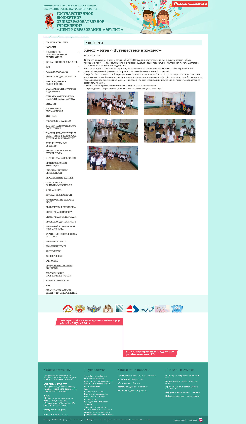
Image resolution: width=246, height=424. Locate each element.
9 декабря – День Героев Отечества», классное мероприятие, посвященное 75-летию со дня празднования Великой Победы (98, 381)
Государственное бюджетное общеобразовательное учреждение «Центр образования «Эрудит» (90, 21)
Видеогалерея (54, 256)
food (48, 285)
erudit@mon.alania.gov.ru (55, 409)
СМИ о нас (52, 261)
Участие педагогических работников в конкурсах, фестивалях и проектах (61, 136)
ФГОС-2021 (51, 116)
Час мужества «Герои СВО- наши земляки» (137, 375)
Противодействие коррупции (56, 164)
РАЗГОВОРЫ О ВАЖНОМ (58, 121)
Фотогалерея (53, 251)
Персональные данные (59, 178)
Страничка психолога (59, 212)
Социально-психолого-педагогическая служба (60, 97)
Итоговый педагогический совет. (133, 386)
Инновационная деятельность (56, 82)
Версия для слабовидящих (192, 3)
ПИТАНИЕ (51, 104)
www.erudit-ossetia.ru (141, 420)
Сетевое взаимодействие (61, 158)
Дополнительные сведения (56, 144)
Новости (51, 47)
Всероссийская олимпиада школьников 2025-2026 (96, 395)
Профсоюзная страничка (61, 207)
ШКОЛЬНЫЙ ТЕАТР (56, 246)
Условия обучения (57, 72)
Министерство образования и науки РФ (182, 376)
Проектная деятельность (61, 76)
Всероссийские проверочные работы (58, 274)
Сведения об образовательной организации (56, 55)
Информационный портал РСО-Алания (182, 392)
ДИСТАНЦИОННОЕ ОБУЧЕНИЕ (61, 62)
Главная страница (57, 42)
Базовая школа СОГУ (57, 280)
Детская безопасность (59, 195)
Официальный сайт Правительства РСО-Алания (181, 387)
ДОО (48, 67)
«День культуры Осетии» (129, 383)
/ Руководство (94, 370)
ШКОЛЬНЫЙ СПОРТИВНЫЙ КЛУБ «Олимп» (60, 227)
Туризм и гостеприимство (96, 407)
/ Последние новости (134, 370)
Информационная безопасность (57, 171)
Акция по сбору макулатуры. (131, 379)
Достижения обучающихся (54, 110)
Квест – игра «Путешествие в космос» (74, 37)
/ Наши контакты (57, 370)
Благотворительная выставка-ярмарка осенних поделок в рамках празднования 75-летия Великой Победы (98, 413)
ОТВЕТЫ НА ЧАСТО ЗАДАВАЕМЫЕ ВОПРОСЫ (59, 184)
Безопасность (54, 190)
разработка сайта (180, 420)
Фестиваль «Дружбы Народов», (132, 390)
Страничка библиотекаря (61, 217)
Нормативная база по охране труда (59, 152)
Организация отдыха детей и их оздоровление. (62, 291)
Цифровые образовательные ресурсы (182, 396)
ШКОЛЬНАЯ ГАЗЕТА (56, 241)
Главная (47, 37)
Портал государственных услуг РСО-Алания (181, 382)
